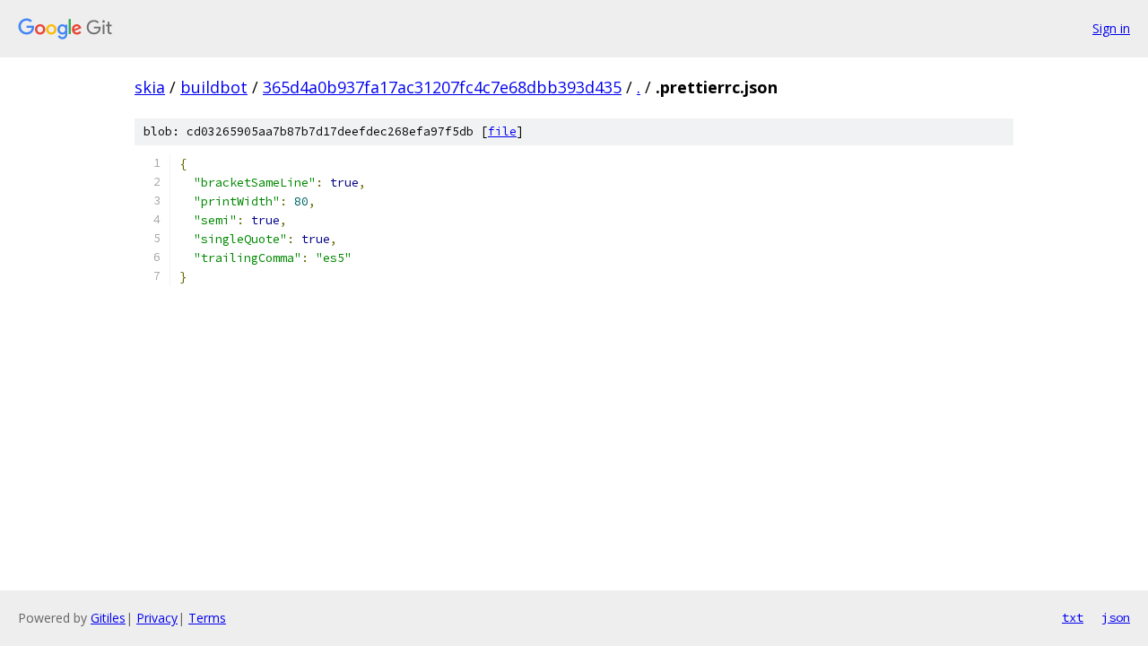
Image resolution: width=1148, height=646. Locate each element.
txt (1072, 617)
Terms (207, 617)
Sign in (1111, 28)
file (502, 131)
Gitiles (108, 617)
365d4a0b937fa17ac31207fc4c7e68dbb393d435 (442, 87)
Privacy (157, 617)
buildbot (214, 87)
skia (150, 87)
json (1115, 617)
